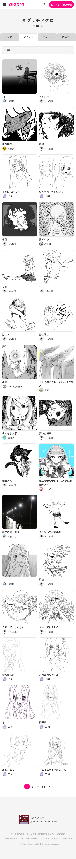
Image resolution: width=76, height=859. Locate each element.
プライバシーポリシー (13, 838)
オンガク (9, 37)
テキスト (47, 37)
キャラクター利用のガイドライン (41, 833)
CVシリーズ (44, 838)
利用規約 (61, 833)
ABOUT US (67, 838)
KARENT (56, 838)
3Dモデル (67, 37)
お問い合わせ (31, 838)
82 (43, 786)
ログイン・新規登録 (61, 4)
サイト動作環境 (17, 833)
